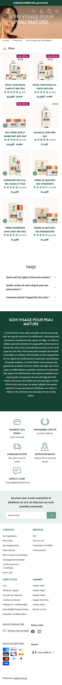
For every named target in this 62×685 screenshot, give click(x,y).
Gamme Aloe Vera (41, 600)
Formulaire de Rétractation (14, 614)
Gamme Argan (39, 590)
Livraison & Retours (12, 600)
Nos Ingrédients (10, 536)
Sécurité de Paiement (12, 595)
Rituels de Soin (39, 609)
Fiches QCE (8, 572)
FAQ (34, 536)
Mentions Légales (11, 590)
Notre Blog (7, 540)
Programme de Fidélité (43, 545)
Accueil (6, 40)
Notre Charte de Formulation (15, 555)
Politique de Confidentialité (15, 604)
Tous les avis (38, 540)
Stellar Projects (20, 678)
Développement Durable (14, 559)
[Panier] (49, 11)
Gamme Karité (39, 595)
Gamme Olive (38, 585)
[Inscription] (51, 515)
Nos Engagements (11, 545)
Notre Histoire (9, 550)
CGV (4, 585)
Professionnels (39, 550)
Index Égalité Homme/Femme (16, 609)
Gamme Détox (39, 604)
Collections (18, 40)
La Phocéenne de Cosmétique (11, 566)
